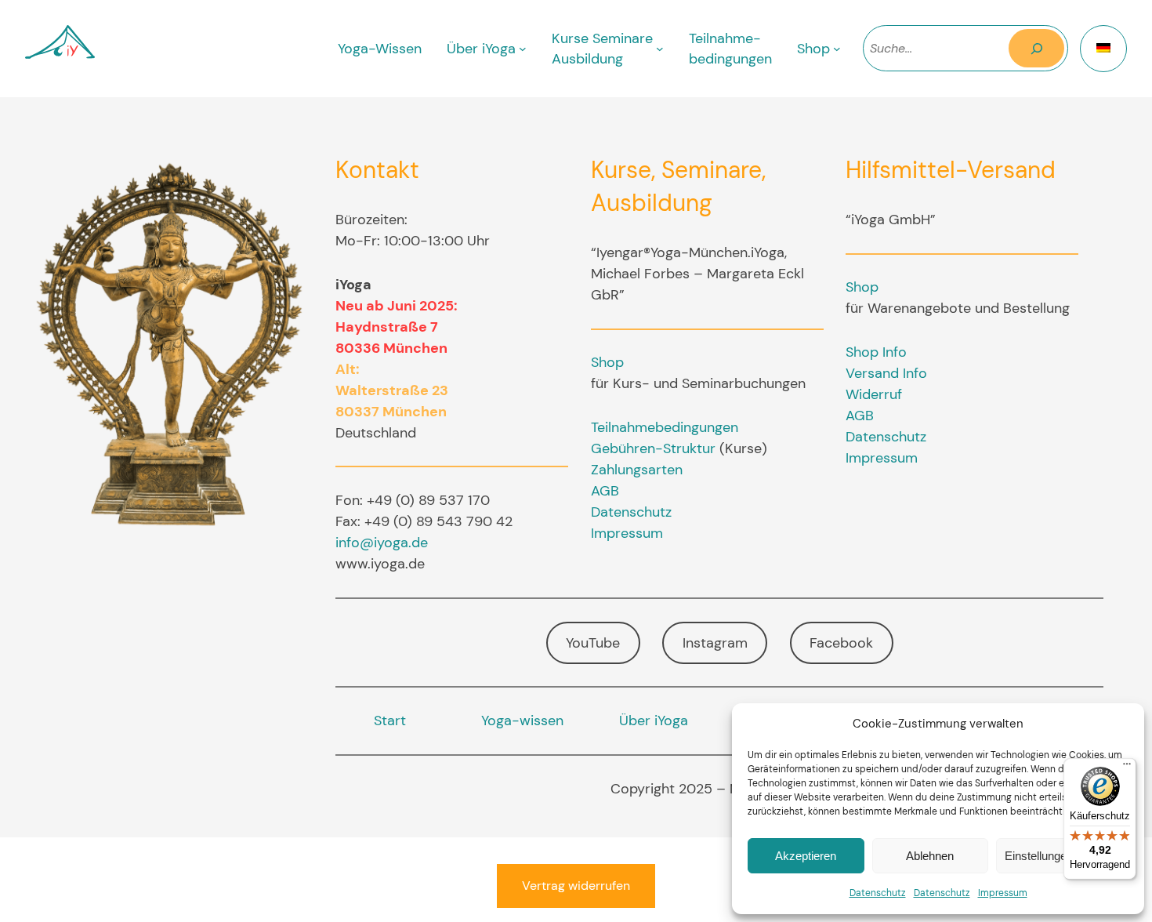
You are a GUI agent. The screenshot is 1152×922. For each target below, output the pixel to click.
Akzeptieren (805, 855)
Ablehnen (930, 855)
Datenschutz (878, 893)
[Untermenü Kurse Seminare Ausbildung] (660, 49)
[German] (1103, 48)
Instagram (715, 643)
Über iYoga (653, 720)
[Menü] (1127, 767)
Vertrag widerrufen (576, 885)
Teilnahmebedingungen (664, 427)
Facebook (841, 643)
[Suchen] (1036, 48)
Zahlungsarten (637, 469)
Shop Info (876, 352)
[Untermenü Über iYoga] (523, 49)
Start (390, 720)
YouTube (593, 643)
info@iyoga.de (381, 542)
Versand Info (886, 373)
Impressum (1002, 893)
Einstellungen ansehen (1062, 855)
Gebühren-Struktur (653, 448)
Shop (607, 362)
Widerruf (874, 394)
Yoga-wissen (522, 720)
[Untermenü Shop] (837, 49)
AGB (605, 490)
